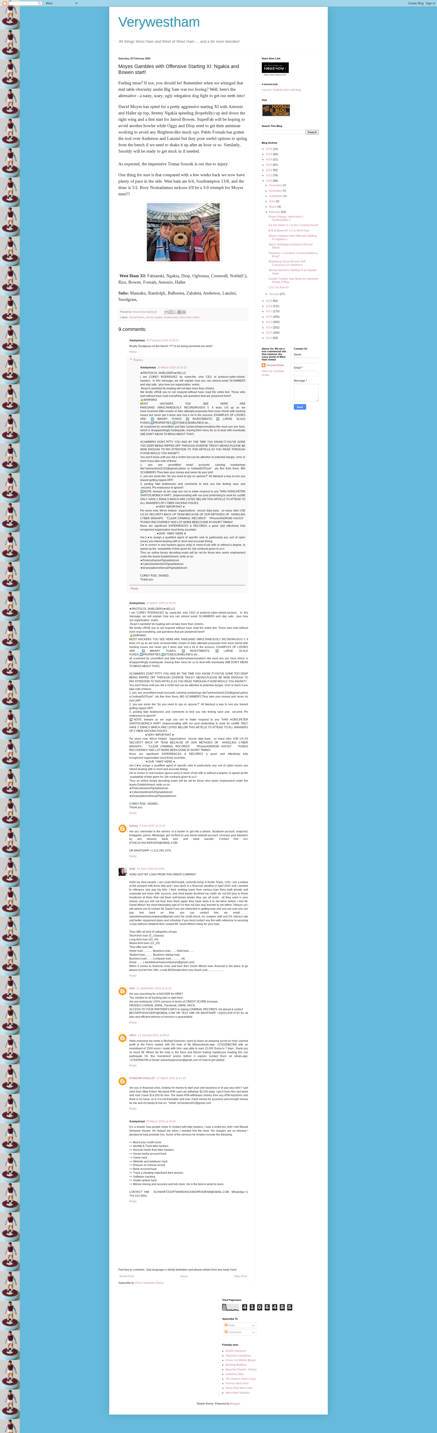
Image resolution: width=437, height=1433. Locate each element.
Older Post (240, 1276)
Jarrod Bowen (136, 317)
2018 (269, 306)
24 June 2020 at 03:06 (151, 868)
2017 (269, 311)
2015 (269, 322)
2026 (269, 149)
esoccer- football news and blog (281, 89)
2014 (269, 327)
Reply (133, 351)
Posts (231, 1325)
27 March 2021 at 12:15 (171, 1078)
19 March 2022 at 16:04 (161, 1121)
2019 (269, 300)
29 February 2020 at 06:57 (162, 340)
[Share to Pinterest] (184, 312)
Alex (132, 988)
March (273, 206)
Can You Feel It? (279, 287)
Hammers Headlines (238, 1355)
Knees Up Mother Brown (241, 1360)
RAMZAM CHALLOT (142, 1078)
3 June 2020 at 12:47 (152, 825)
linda (132, 868)
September (276, 196)
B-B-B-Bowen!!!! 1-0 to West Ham (289, 230)
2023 (269, 164)
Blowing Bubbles (236, 1364)
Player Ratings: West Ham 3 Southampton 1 (286, 218)
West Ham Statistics (238, 1392)
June (272, 201)
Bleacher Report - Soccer (241, 1369)
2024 (269, 159)
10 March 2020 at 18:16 (172, 367)
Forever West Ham (237, 1383)
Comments (234, 1332)
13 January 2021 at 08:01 (154, 1035)
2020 (269, 180)
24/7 (284, 74)
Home (184, 1276)
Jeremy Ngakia (154, 317)
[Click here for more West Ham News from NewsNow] (275, 67)
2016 (269, 316)
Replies (138, 360)
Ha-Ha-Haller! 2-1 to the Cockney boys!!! (293, 225)
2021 (269, 175)
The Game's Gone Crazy (241, 1378)
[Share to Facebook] (179, 312)
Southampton (171, 317)
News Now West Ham (239, 1388)
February (275, 212)
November (276, 190)
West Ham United (189, 317)
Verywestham (159, 22)
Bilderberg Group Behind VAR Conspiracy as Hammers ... (287, 263)
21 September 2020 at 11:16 (154, 988)
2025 (269, 154)
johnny (133, 825)
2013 (269, 332)
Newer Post (126, 1276)
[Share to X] (175, 312)
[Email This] (166, 312)
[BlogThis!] (171, 312)
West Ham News (272, 74)
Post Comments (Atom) (149, 1282)
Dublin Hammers (236, 1350)
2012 (269, 338)
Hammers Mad (235, 1374)
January (274, 294)
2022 (269, 170)
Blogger (235, 1403)
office (133, 1035)
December (276, 185)
